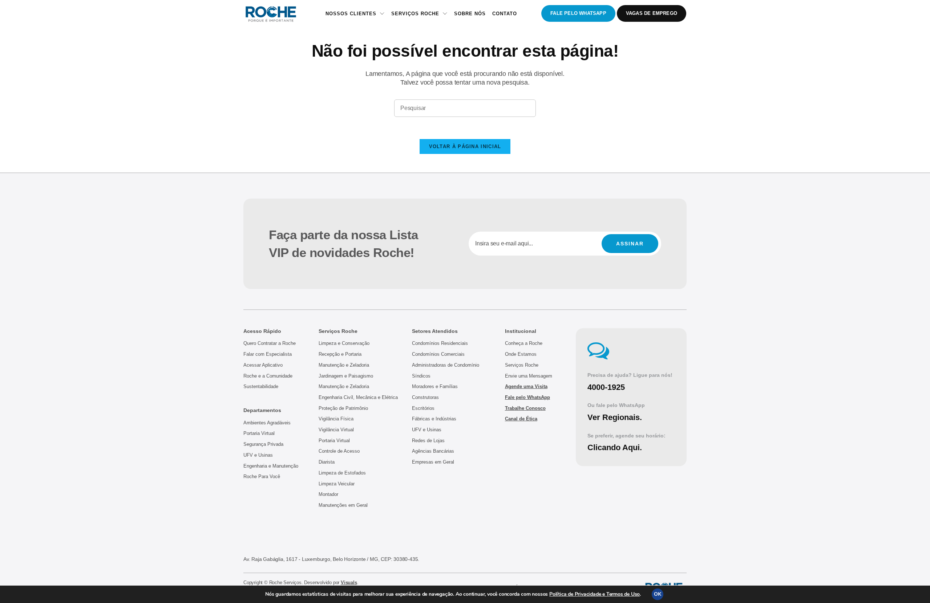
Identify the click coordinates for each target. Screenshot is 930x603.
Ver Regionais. (614, 417)
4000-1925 (606, 387)
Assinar (630, 244)
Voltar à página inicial (465, 146)
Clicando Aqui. (614, 447)
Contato (504, 13)
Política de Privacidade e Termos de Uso (594, 594)
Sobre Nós (470, 13)
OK (657, 594)
